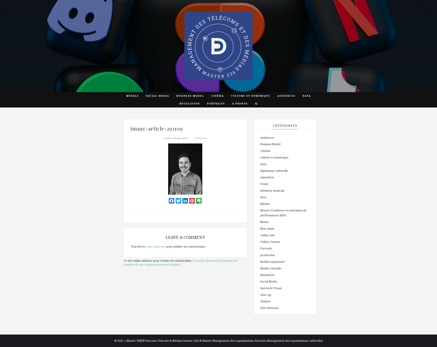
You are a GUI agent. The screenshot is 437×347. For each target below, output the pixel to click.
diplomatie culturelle (274, 171)
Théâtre (265, 301)
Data (306, 95)
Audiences (286, 95)
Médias (132, 95)
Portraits (216, 103)
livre (263, 197)
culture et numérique (250, 95)
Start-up (265, 295)
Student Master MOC (176, 138)
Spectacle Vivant (271, 288)
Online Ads (267, 235)
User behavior (269, 308)
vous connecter (156, 246)
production (267, 255)
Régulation (189, 103)
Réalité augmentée (272, 262)
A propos (240, 103)
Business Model (190, 95)
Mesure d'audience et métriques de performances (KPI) (283, 212)
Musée (264, 222)
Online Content (270, 242)
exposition (267, 177)
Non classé (267, 228)
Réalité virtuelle (270, 268)
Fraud (264, 184)
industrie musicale (272, 190)
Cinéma (217, 95)
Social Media (157, 95)
